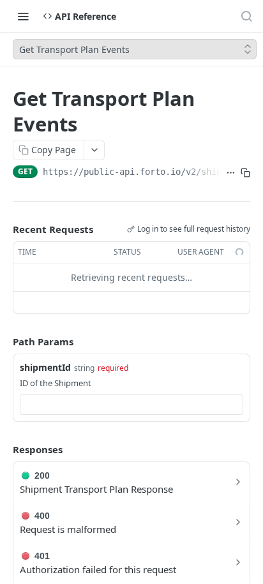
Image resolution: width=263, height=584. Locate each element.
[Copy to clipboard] (245, 173)
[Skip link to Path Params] (4, 341)
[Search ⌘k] (246, 16)
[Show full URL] (231, 173)
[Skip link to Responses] (4, 449)
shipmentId (45, 367)
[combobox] (131, 404)
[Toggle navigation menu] (23, 16)
